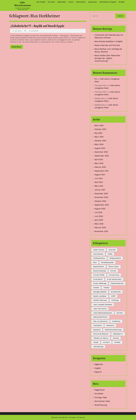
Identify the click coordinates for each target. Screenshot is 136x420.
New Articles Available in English (108, 41)
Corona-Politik (98, 275)
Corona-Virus (114, 275)
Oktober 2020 (100, 201)
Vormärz (106, 342)
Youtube (117, 342)
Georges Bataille (99, 292)
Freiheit (96, 288)
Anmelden (98, 394)
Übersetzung (98, 346)
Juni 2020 (98, 216)
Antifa (110, 254)
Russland (96, 330)
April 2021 (98, 182)
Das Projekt (41, 2)
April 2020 (98, 220)
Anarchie (112, 250)
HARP (113, 296)
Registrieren (99, 390)
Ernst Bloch (97, 279)
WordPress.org (100, 405)
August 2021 (99, 175)
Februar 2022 (100, 167)
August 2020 (99, 209)
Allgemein (98, 364)
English (97, 368)
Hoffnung (115, 300)
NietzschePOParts (100, 317)
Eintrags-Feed (100, 397)
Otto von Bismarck (100, 321)
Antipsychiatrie (115, 258)
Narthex (120, 313)
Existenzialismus (117, 283)
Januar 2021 (99, 190)
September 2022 (101, 156)
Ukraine (116, 338)
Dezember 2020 (101, 193)
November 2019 (101, 231)
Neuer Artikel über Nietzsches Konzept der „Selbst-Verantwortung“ (107, 58)
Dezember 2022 (101, 152)
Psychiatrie (97, 325)
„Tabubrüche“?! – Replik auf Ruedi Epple (37, 26)
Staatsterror (118, 334)
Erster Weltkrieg (99, 283)
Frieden (106, 288)
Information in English (107, 2)
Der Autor (51, 2)
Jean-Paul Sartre (100, 309)
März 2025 (98, 137)
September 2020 (101, 205)
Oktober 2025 (100, 129)
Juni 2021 (98, 178)
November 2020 (101, 197)
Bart (95, 262)
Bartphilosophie (107, 262)
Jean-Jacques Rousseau (102, 304)
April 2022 (98, 159)
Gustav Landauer (99, 296)
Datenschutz (81, 2)
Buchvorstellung (99, 271)
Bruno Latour (114, 267)
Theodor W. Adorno (100, 338)
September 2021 (101, 171)
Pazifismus (116, 321)
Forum (71, 2)
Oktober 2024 (100, 141)
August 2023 (99, 148)
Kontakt (121, 2)
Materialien (62, 2)
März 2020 (98, 224)
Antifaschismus (99, 258)
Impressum (92, 2)
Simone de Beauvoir (101, 334)
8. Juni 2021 (17, 31)
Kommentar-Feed (102, 401)
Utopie (95, 342)
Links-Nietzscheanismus (22, 4)
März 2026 (98, 125)
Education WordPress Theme (62, 417)
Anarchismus (98, 254)
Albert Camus (98, 250)
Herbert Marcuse (100, 300)
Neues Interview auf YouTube (107, 45)
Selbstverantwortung (113, 330)
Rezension (110, 325)
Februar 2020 (100, 227)
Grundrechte (116, 292)
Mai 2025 (98, 133)
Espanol (97, 372)
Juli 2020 (98, 212)
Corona (113, 271)
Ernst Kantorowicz (114, 279)
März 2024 (98, 144)
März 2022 (98, 163)
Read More (17, 47)
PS (25, 31)
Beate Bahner (98, 267)
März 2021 (98, 186)
